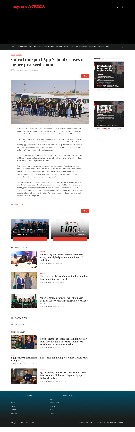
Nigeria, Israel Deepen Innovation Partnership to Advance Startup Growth (64, 277)
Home (13, 399)
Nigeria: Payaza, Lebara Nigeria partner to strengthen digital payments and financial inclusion (61, 257)
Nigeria (42, 251)
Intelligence (49, 47)
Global (66, 47)
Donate (89, 423)
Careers (13, 410)
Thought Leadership (79, 47)
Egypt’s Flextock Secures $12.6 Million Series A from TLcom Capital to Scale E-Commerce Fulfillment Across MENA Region (63, 341)
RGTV (51, 410)
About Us (14, 403)
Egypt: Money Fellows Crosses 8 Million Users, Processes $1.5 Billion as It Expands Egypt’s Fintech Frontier (63, 375)
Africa (100, 47)
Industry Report (54, 403)
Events (52, 413)
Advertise (80, 423)
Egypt (13, 54)
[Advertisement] (67, 25)
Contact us (14, 413)
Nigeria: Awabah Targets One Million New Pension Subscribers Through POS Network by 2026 (64, 300)
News (30, 47)
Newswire (92, 47)
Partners (13, 406)
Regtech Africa (22, 70)
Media (108, 47)
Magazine (52, 406)
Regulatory (22, 47)
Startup (59, 47)
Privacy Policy (99, 423)
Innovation (38, 47)
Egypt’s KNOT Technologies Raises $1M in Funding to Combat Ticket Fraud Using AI (49, 359)
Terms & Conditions (115, 423)
